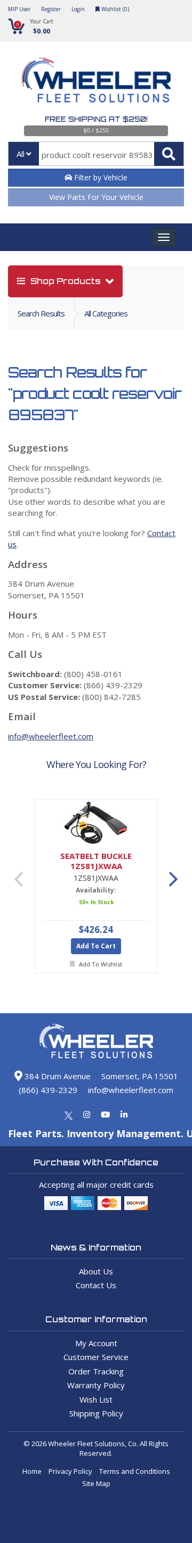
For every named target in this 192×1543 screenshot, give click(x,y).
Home (32, 1471)
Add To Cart (96, 945)
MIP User (19, 9)
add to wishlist (99, 964)
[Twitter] (69, 1114)
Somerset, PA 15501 (139, 1076)
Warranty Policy (96, 1385)
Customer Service (96, 1357)
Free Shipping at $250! (96, 119)
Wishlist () (114, 9)
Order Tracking (96, 1371)
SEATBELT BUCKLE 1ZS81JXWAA (96, 861)
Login (78, 9)
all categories (105, 313)
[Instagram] (86, 1114)
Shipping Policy (96, 1413)
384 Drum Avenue (56, 1076)
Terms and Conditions (134, 1471)
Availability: (96, 890)
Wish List (96, 1399)
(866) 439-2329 (48, 1090)
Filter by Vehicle (99, 177)
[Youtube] (105, 1114)
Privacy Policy (70, 1471)
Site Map (96, 1483)
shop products (65, 281)
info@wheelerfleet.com (50, 736)
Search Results (41, 313)
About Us (96, 1271)
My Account (96, 1343)
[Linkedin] (124, 1114)
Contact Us (96, 1285)
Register (51, 9)
